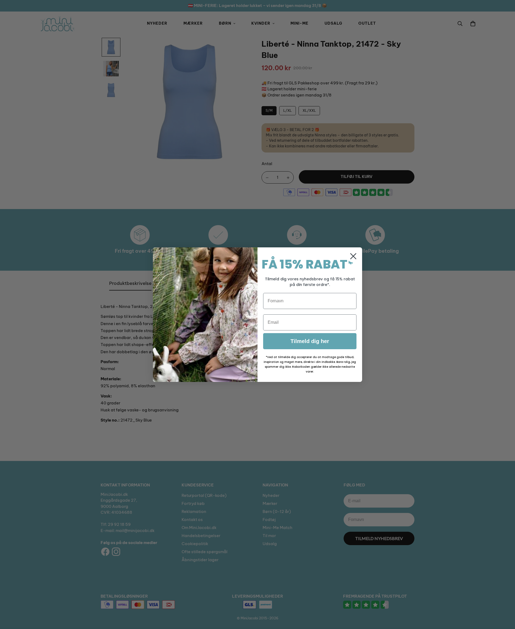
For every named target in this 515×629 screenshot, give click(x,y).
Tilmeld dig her (309, 341)
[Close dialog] (353, 256)
